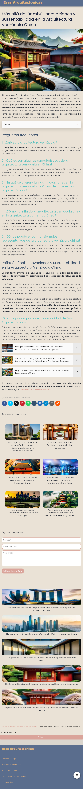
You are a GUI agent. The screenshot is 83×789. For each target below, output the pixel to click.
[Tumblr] (34, 403)
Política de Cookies (9, 770)
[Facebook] (4, 403)
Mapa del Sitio (7, 782)
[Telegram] (46, 403)
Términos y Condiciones (11, 764)
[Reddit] (57, 403)
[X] (16, 403)
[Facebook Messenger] (10, 403)
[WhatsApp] (28, 403)
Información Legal (9, 759)
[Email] (51, 403)
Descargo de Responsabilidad (14, 776)
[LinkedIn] (40, 403)
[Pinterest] (22, 403)
